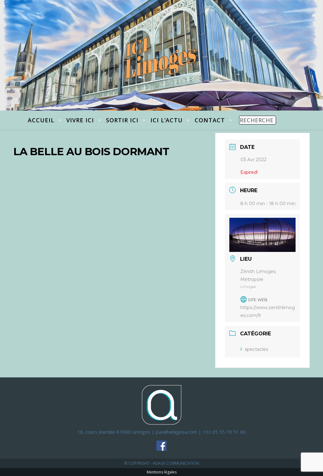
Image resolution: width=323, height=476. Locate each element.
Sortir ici (122, 120)
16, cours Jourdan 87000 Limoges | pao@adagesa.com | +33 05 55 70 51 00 (161, 432)
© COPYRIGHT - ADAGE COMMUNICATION (161, 463)
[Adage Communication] (161, 404)
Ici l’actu (166, 120)
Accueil (41, 120)
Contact (210, 120)
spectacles (256, 349)
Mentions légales (162, 472)
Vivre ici (80, 120)
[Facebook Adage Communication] (161, 446)
